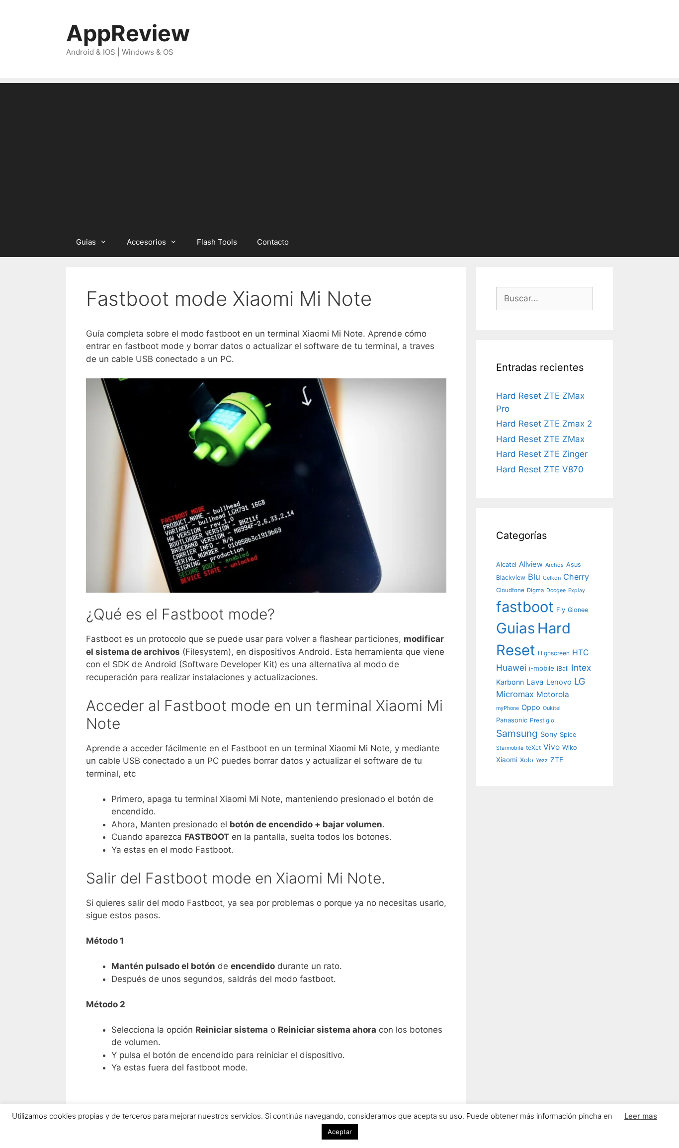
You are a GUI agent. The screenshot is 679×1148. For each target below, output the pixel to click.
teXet (533, 747)
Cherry (576, 577)
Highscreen (554, 653)
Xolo (526, 760)
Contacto (273, 242)
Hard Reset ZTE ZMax (540, 439)
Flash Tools (217, 242)
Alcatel (506, 564)
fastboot (525, 607)
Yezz (542, 760)
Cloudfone (510, 590)
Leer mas (640, 1116)
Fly (560, 610)
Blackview (510, 577)
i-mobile (541, 668)
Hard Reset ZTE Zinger (542, 454)
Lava (535, 682)
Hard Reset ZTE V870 (540, 469)
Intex (581, 667)
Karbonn (510, 682)
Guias (86, 242)
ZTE (557, 759)
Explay (576, 590)
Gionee (578, 610)
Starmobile (509, 748)
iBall (563, 668)
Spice (568, 734)
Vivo (551, 747)
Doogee (556, 590)
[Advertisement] (339, 152)
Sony (548, 734)
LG (580, 681)
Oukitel (552, 708)
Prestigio (542, 720)
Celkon (552, 577)
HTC (580, 652)
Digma (535, 590)
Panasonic (511, 720)
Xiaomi (506, 760)
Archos (554, 564)
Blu (534, 577)
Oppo (530, 707)
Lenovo (559, 682)
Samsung (517, 733)
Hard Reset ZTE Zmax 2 (544, 424)
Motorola (552, 694)
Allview (531, 564)
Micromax (515, 694)
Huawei (511, 667)
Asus (573, 564)
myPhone (507, 708)
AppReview (128, 33)
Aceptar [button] (340, 1132)
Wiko (569, 747)
